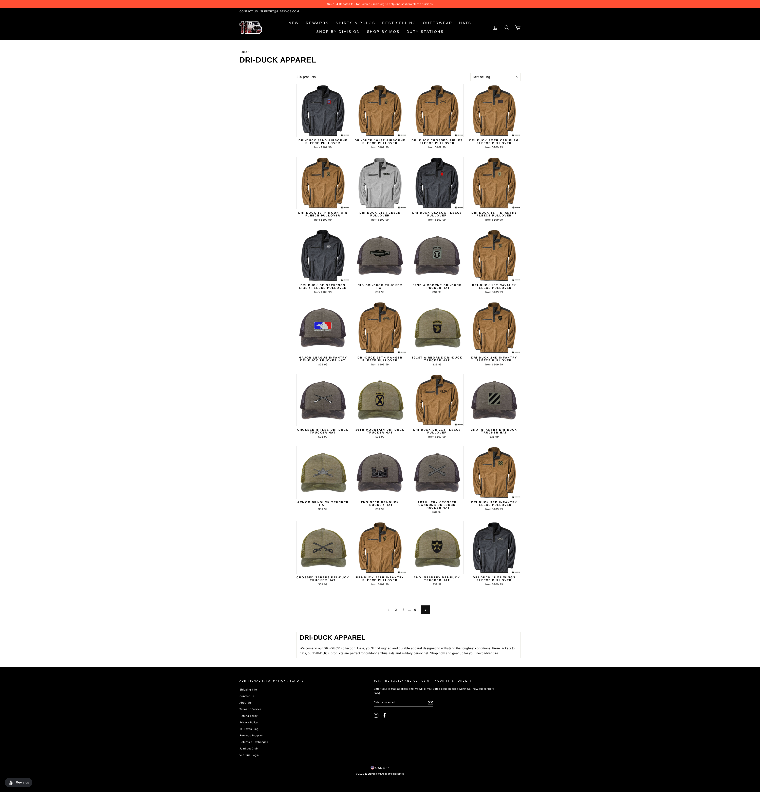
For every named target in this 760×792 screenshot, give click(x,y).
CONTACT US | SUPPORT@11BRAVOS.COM (269, 11)
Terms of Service (250, 709)
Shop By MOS (383, 32)
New (294, 23)
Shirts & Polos (355, 23)
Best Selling (399, 23)
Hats (465, 23)
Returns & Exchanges (253, 742)
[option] (380, 4)
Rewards (317, 23)
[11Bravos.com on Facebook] (384, 715)
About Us (245, 702)
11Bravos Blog (248, 729)
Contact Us (246, 696)
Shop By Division (338, 32)
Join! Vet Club (248, 748)
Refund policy (248, 715)
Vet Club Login (249, 755)
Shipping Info (248, 689)
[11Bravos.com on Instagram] (376, 715)
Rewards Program (251, 735)
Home (243, 51)
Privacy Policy (248, 722)
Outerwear (437, 23)
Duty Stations (425, 32)
